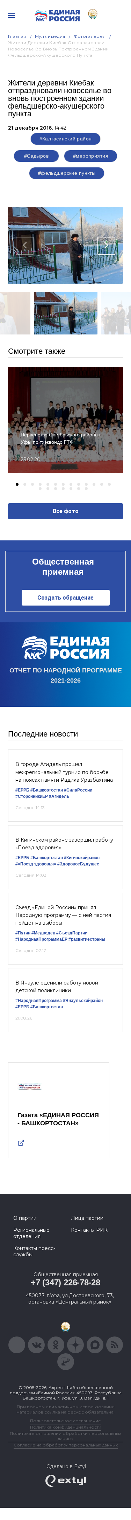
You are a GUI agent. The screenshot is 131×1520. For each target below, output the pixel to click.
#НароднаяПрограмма (38, 1000)
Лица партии (87, 1218)
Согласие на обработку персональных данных (66, 1445)
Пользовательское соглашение (65, 1420)
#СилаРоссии (78, 790)
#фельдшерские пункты (66, 173)
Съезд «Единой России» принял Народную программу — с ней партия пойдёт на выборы (63, 915)
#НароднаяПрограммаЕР (41, 939)
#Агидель (59, 796)
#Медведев (43, 933)
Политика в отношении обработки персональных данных (65, 1436)
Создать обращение (65, 597)
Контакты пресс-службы (34, 1251)
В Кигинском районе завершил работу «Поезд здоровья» (64, 844)
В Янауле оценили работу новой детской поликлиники (56, 987)
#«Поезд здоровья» (35, 864)
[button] (17, 484)
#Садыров (36, 156)
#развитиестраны (86, 939)
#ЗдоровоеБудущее (78, 864)
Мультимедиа (50, 36)
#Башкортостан (46, 790)
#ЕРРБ (22, 790)
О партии (25, 1218)
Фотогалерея (90, 36)
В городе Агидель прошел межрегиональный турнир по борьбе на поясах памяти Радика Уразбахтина (64, 772)
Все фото (66, 511)
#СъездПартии (71, 933)
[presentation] (25, 246)
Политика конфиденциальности (65, 1427)
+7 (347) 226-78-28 (65, 1282)
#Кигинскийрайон (82, 857)
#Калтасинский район (65, 138)
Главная (17, 36)
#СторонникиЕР (31, 796)
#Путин (22, 933)
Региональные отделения (31, 1233)
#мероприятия (90, 156)
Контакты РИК (89, 1230)
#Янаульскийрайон (83, 1000)
